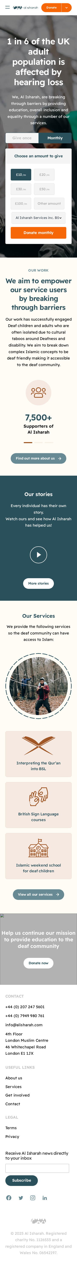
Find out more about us (35, 458)
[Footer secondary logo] (38, 1221)
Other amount (49, 203)
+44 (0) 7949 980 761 (25, 1015)
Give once (21, 137)
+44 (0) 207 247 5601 (25, 1006)
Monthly (55, 137)
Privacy (12, 1136)
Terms (11, 1127)
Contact (12, 1103)
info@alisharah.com (24, 1024)
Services (13, 1086)
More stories (38, 583)
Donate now (38, 963)
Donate (51, 7)
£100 (21, 203)
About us (13, 1078)
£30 (21, 189)
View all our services (35, 894)
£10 (21, 174)
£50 (44, 189)
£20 (44, 174)
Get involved (17, 1095)
